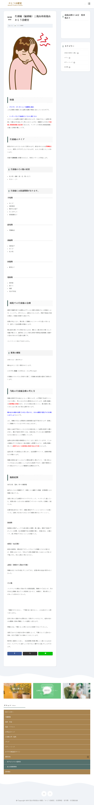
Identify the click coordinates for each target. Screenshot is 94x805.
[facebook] (14, 653)
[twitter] (30, 653)
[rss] (50, 793)
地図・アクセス (10, 727)
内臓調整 (8, 717)
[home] (44, 793)
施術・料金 (8, 722)
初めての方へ (9, 712)
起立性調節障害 (12, 767)
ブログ (7, 742)
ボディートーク (69, 62)
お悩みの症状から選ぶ (71, 53)
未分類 (67, 67)
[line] (45, 653)
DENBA (7, 772)
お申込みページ (10, 732)
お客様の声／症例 (10, 737)
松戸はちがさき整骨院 (14, 762)
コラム (11, 25)
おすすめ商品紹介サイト (12, 752)
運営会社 (8, 757)
